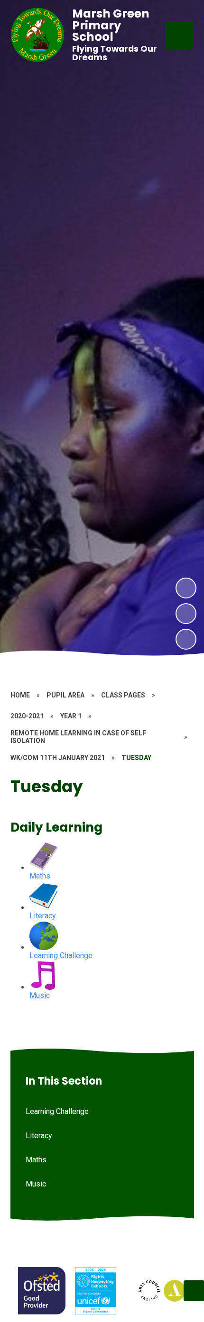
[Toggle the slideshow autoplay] (186, 639)
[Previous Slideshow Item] (186, 613)
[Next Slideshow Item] (186, 588)
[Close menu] (180, 35)
